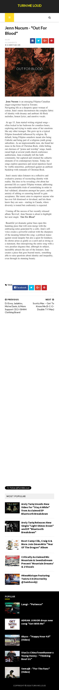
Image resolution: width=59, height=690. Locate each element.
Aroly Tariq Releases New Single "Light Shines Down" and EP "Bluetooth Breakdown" (37, 527)
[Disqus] (29, 357)
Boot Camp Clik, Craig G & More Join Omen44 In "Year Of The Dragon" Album (37, 544)
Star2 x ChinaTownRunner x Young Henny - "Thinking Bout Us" (37, 656)
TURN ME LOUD (29, 5)
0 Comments (11, 42)
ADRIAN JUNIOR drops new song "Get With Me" (37, 622)
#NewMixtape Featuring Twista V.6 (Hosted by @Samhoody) (35, 579)
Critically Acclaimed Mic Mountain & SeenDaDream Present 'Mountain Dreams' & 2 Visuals (37, 561)
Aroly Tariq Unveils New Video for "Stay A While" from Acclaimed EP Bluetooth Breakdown (35, 508)
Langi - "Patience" (32, 604)
